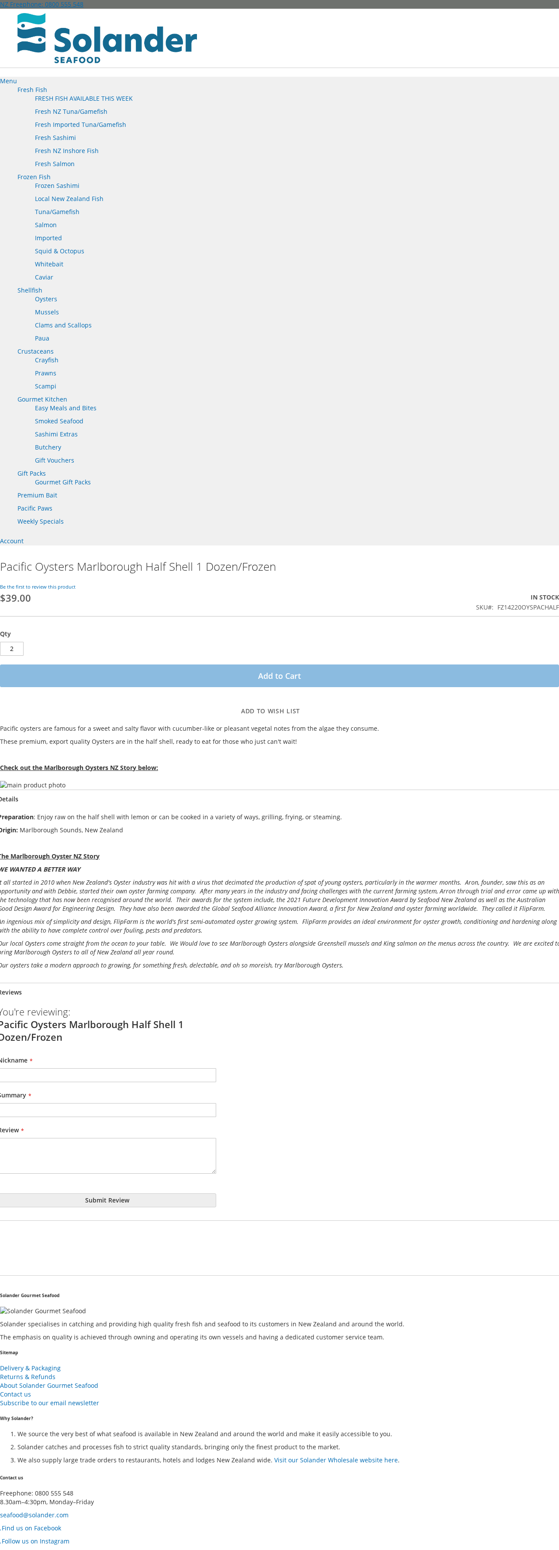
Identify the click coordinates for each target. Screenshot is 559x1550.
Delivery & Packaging (30, 1368)
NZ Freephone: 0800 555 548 (41, 4)
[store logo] (107, 38)
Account (12, 541)
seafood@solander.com (34, 1515)
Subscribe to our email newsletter (49, 1403)
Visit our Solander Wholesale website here (336, 1460)
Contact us (15, 1394)
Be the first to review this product (38, 586)
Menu (8, 81)
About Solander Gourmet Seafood (49, 1385)
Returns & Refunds (27, 1377)
